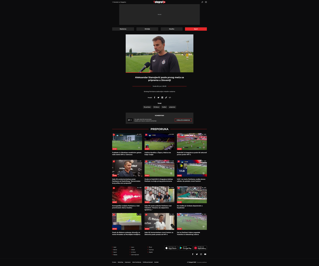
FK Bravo (156, 107)
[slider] (159, 72)
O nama (114, 262)
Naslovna (123, 29)
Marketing (120, 262)
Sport (196, 29)
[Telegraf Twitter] (197, 254)
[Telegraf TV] (205, 254)
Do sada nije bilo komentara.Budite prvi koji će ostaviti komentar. (145, 120)
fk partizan (147, 107)
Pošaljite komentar (183, 120)
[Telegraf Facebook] (192, 254)
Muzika (171, 29)
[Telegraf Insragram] (201, 254)
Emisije (147, 29)
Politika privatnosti (148, 262)
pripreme (172, 107)
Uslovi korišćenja (136, 262)
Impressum (128, 262)
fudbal (164, 107)
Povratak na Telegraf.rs (119, 2)
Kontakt (156, 262)
